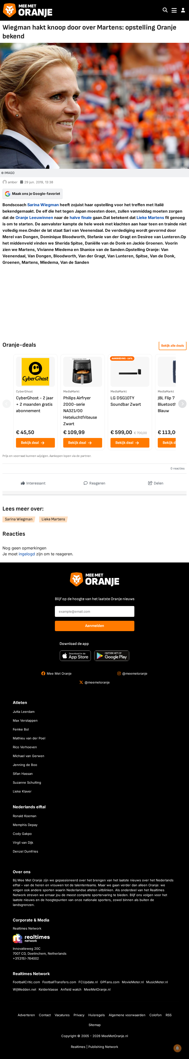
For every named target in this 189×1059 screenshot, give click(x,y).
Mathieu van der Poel (29, 738)
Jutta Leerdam (23, 712)
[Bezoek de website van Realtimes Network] (31, 938)
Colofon (155, 1015)
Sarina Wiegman (43, 204)
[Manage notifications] (177, 1048)
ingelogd (27, 553)
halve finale (81, 217)
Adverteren (26, 1015)
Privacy (79, 1015)
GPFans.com (109, 982)
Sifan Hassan (23, 774)
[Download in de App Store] (75, 655)
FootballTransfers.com (59, 982)
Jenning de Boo (25, 765)
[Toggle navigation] (174, 10)
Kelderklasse (48, 989)
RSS (169, 1015)
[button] (183, 10)
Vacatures (62, 1015)
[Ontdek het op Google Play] (111, 655)
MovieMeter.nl (133, 982)
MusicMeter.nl (157, 982)
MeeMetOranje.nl (97, 989)
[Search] (165, 10)
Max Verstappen (25, 720)
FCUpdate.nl (88, 982)
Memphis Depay (25, 825)
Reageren (97, 483)
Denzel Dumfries (25, 851)
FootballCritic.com (26, 982)
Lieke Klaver (22, 791)
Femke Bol (21, 729)
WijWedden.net (24, 989)
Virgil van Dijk (23, 842)
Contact (45, 1015)
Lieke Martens (150, 217)
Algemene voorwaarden (127, 1015)
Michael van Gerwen (28, 756)
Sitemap (95, 1025)
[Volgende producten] (182, 404)
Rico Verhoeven (25, 747)
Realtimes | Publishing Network (94, 1047)
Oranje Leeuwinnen (34, 217)
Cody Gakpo (22, 834)
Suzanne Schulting (27, 782)
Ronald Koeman (24, 816)
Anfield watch (71, 989)
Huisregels (96, 1015)
